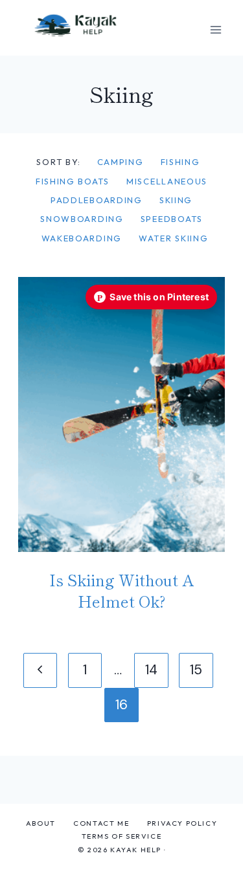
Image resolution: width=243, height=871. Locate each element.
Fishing (180, 162)
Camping (120, 162)
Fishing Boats (73, 181)
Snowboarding (81, 219)
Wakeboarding (81, 238)
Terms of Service (122, 836)
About (41, 823)
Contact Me (101, 823)
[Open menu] (215, 29)
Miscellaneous (166, 181)
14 (151, 670)
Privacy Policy (182, 823)
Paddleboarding (97, 200)
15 (196, 670)
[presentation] (121, 414)
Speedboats (172, 219)
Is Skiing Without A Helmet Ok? (121, 590)
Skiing (175, 200)
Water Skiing (173, 238)
